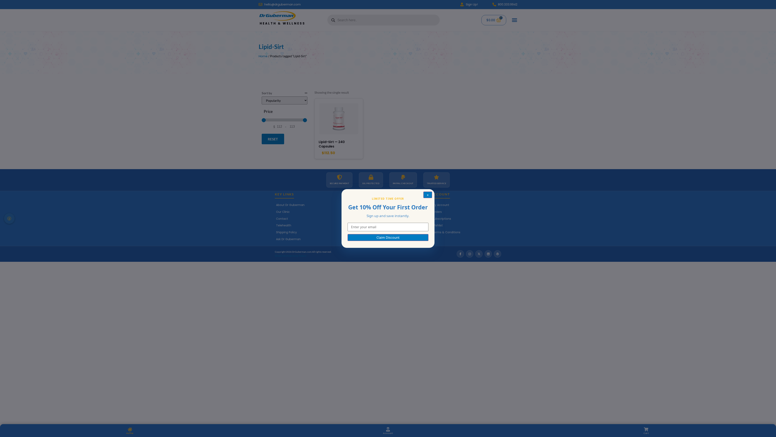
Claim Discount (388, 237)
